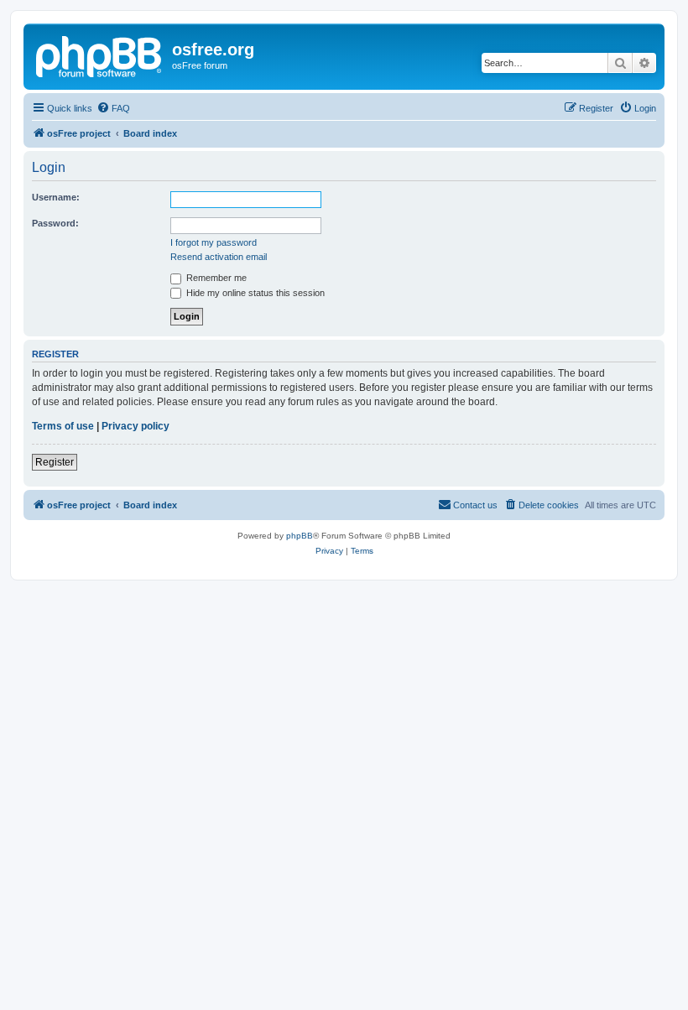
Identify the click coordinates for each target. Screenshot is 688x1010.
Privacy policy (135, 426)
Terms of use (63, 426)
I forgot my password (213, 242)
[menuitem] (113, 108)
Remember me (215, 278)
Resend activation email (218, 257)
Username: (56, 197)
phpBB (299, 535)
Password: (55, 223)
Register (54, 462)
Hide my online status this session (254, 293)
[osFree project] (100, 54)
